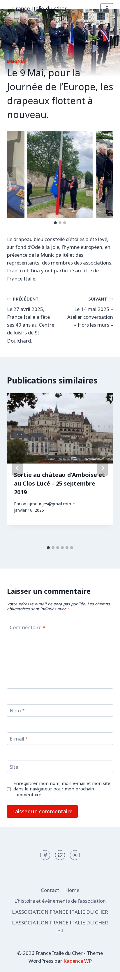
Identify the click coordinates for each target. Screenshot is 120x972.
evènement (17, 61)
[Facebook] (45, 855)
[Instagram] (75, 855)
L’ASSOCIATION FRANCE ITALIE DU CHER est (60, 926)
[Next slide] (108, 174)
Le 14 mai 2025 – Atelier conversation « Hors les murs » (90, 312)
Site (14, 767)
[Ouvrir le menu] (106, 8)
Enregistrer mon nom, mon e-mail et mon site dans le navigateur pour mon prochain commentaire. (61, 789)
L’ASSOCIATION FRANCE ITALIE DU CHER (60, 911)
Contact (50, 890)
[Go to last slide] (11, 174)
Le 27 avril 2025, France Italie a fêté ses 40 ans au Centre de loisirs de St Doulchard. (30, 320)
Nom (17, 710)
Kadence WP (77, 960)
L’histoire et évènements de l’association (60, 900)
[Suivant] (102, 468)
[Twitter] (60, 855)
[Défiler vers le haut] (105, 963)
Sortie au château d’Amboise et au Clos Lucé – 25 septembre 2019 (59, 483)
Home (72, 890)
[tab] (55, 222)
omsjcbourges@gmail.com (46, 503)
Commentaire (27, 627)
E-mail (19, 739)
